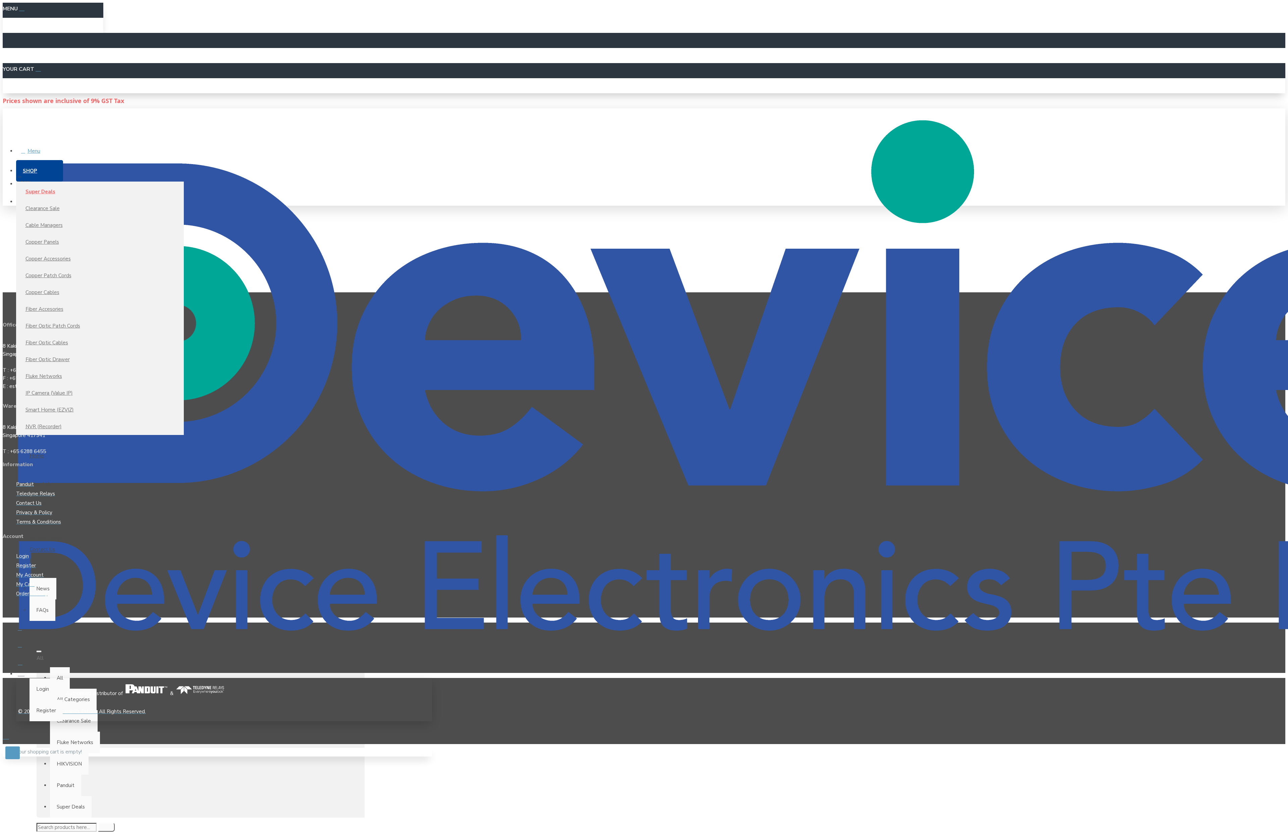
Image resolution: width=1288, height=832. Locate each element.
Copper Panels (42, 242)
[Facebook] (24, 631)
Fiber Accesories (44, 309)
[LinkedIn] (24, 647)
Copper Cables (42, 292)
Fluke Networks (43, 376)
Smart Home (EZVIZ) (49, 409)
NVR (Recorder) (43, 426)
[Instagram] (24, 664)
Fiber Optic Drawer (47, 359)
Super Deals (40, 191)
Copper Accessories (48, 258)
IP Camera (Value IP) (49, 393)
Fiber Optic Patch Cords (52, 326)
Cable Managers (44, 225)
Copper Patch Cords (48, 275)
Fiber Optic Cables (46, 342)
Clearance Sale (42, 208)
